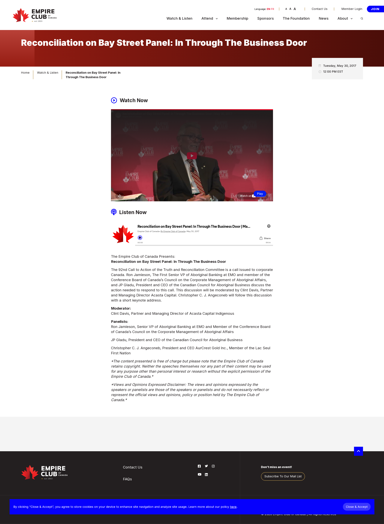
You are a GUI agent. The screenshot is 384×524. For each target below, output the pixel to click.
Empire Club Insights (353, 47)
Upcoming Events (215, 25)
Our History (347, 25)
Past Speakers (349, 40)
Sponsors (265, 18)
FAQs (206, 50)
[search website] (362, 18)
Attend (207, 18)
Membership (237, 18)
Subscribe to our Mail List (283, 476)
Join (375, 9)
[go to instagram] (213, 466)
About (343, 18)
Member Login (351, 9)
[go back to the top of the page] (358, 451)
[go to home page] (34, 15)
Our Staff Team (349, 75)
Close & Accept (357, 507)
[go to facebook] (199, 466)
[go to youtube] (199, 474)
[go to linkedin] (206, 475)
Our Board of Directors (348, 56)
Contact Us (319, 9)
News (323, 18)
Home (25, 72)
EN (268, 9)
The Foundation (296, 18)
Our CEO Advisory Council (351, 66)
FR (272, 9)
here (233, 507)
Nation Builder (213, 33)
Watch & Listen (179, 18)
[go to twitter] (206, 466)
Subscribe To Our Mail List (215, 41)
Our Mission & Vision (353, 33)
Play (260, 193)
